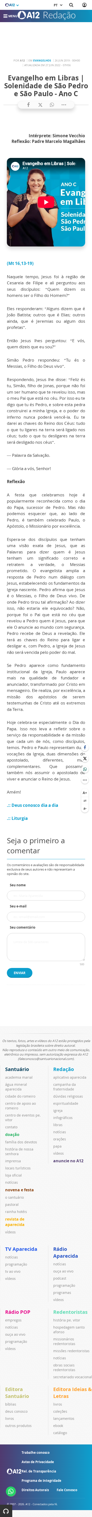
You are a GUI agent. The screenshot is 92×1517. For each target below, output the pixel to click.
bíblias (10, 1404)
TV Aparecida (21, 1249)
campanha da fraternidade (64, 1086)
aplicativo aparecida (69, 1077)
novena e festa (19, 1190)
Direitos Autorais (35, 1490)
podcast (59, 1278)
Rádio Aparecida (65, 1252)
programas (62, 1292)
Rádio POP (17, 1312)
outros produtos (18, 1425)
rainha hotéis (16, 1211)
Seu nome (18, 885)
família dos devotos (21, 1142)
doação (12, 1134)
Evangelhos (42, 60)
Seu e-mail (18, 906)
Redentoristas (70, 1312)
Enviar (20, 973)
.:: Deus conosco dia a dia (33, 805)
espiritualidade (65, 1103)
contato (11, 1127)
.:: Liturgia (17, 818)
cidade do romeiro (20, 1096)
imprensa (13, 1161)
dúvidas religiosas (68, 1096)
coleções (60, 1411)
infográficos (63, 1117)
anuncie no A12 (68, 1161)
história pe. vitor (66, 1320)
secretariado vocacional (72, 1377)
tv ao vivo (12, 1271)
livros (9, 1418)
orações (59, 1139)
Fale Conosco (67, 1490)
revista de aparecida (15, 1221)
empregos (13, 1320)
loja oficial (13, 1175)
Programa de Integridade (41, 1480)
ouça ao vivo (63, 1271)
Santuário (17, 1069)
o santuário (14, 1197)
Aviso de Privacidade (38, 1462)
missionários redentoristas (64, 1341)
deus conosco (16, 1411)
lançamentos (63, 1418)
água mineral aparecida (16, 1086)
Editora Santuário (17, 1392)
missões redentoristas (71, 1350)
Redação (63, 1069)
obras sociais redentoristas (64, 1367)
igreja (58, 1110)
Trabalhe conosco (36, 1452)
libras (58, 1124)
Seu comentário (22, 927)
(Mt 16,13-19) (20, 263)
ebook (58, 1425)
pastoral (12, 1204)
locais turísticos (18, 1168)
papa (57, 1146)
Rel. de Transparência (39, 1471)
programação (16, 1264)
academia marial (19, 1077)
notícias (11, 1182)
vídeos (10, 1232)
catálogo (60, 1432)
